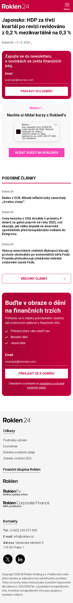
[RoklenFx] (15, 493)
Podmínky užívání (15, 440)
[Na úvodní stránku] (15, 6)
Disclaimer (10, 446)
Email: (9, 73)
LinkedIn (20, 559)
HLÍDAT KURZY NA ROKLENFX (36, 152)
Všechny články (34, 278)
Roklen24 (7, 42)
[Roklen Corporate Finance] (26, 504)
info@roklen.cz (24, 536)
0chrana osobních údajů (19, 452)
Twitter (7, 559)
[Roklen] (10, 481)
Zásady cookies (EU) (17, 458)
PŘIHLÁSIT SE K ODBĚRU (37, 91)
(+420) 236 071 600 (23, 530)
